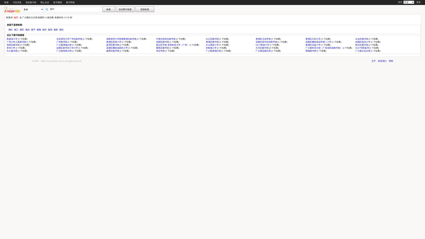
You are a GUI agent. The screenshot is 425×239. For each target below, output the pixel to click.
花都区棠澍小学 (363, 42)
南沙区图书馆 (362, 45)
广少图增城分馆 (64, 45)
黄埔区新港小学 (114, 42)
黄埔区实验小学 (313, 45)
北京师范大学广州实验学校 (69, 39)
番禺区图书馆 (163, 48)
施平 (33, 29)
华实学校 (160, 51)
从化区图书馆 (362, 39)
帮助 (391, 61)
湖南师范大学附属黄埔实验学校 (121, 39)
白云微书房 (12, 51)
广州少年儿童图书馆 (17, 42)
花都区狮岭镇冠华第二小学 (318, 42)
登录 (418, 2)
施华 (44, 29)
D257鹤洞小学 (263, 45)
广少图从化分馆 (363, 51)
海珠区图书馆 (13, 45)
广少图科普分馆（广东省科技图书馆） (324, 48)
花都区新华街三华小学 (67, 48)
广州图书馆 (62, 42)
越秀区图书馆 (113, 51)
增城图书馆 (311, 51)
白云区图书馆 (212, 39)
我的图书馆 (31, 2)
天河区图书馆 (262, 48)
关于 (374, 61)
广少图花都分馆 (263, 51)
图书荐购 (70, 2)
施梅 (39, 29)
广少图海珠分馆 (64, 51)
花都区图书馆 (163, 42)
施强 (50, 29)
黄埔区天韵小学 (313, 39)
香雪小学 (11, 48)
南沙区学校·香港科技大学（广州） (173, 45)
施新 (56, 29)
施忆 (10, 29)
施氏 (22, 29)
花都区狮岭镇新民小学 (117, 48)
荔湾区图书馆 (113, 45)
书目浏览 (17, 2)
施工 (16, 29)
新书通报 (57, 2)
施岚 (27, 29)
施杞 (61, 29)
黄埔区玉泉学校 (263, 39)
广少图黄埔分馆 (213, 51)
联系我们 (382, 61)
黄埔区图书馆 (212, 42)
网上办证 (45, 2)
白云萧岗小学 (212, 45)
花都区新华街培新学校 (267, 42)
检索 (6, 2)
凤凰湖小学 (12, 39)
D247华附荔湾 (362, 48)
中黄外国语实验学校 (166, 39)
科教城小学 (211, 48)
